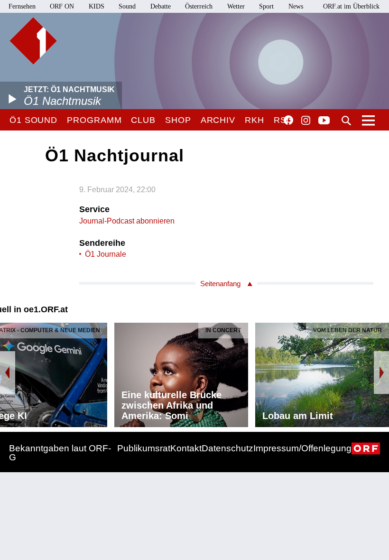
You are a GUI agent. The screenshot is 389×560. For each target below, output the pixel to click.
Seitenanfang (220, 284)
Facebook (288, 120)
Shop (178, 120)
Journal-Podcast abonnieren (127, 221)
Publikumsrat (143, 448)
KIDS (96, 6)
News (295, 6)
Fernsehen (22, 6)
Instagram (305, 120)
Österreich (199, 6)
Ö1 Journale (105, 254)
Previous (7, 372)
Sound (127, 6)
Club (143, 120)
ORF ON (62, 6)
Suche (346, 120)
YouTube (324, 121)
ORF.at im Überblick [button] (351, 6)
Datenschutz (227, 448)
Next (381, 372)
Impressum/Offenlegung (302, 448)
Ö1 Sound (33, 120)
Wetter (236, 6)
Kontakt (186, 448)
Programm (94, 120)
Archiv (218, 120)
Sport (266, 6)
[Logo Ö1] (33, 41)
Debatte (160, 6)
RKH (254, 120)
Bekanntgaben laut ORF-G (60, 452)
